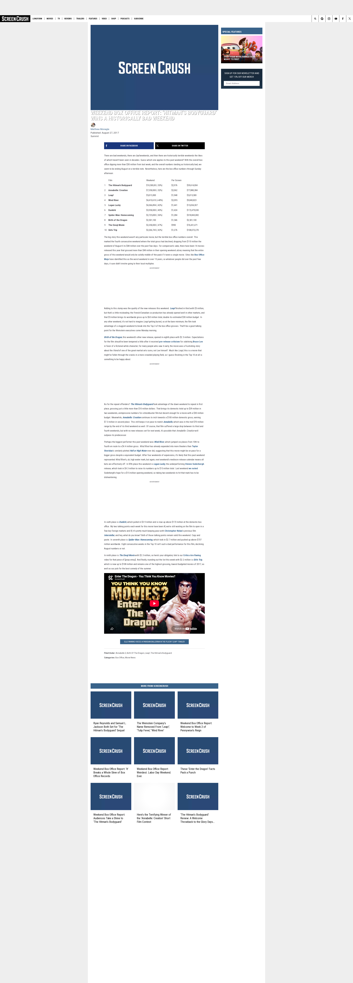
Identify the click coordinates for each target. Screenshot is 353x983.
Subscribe (138, 19)
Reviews (68, 19)
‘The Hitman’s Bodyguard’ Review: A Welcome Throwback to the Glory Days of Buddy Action (196, 818)
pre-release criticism (169, 341)
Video (104, 19)
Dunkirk (122, 522)
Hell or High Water (138, 450)
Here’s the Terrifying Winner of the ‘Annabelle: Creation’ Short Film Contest (154, 818)
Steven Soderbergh (194, 464)
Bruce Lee (198, 341)
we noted (193, 468)
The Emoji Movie (127, 555)
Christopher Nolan (173, 530)
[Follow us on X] (349, 18)
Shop (113, 19)
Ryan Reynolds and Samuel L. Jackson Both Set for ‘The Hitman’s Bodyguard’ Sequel (109, 727)
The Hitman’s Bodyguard (142, 404)
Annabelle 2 (121, 653)
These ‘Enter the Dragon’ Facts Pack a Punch (197, 770)
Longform (37, 19)
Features (93, 19)
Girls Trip (197, 559)
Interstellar (109, 535)
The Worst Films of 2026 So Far (239, 59)
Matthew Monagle (100, 129)
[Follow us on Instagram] (329, 18)
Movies (50, 19)
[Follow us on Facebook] (342, 18)
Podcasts (125, 19)
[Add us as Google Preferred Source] (322, 18)
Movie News (130, 657)
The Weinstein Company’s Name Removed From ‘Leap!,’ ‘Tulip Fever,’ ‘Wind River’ (153, 727)
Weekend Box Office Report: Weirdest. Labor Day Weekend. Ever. (154, 772)
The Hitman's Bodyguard (161, 653)
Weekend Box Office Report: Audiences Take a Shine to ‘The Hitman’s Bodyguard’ (109, 818)
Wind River (159, 441)
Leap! (172, 308)
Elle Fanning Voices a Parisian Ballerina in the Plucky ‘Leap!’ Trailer (154, 642)
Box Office (119, 657)
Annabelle (168, 421)
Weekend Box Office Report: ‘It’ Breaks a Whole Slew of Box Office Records (110, 772)
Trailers (80, 19)
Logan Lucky (159, 464)
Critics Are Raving (192, 555)
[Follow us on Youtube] (335, 18)
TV (59, 19)
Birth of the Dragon (113, 337)
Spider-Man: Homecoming (140, 539)
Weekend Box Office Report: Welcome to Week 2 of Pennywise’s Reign (196, 727)
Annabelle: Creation (132, 417)
